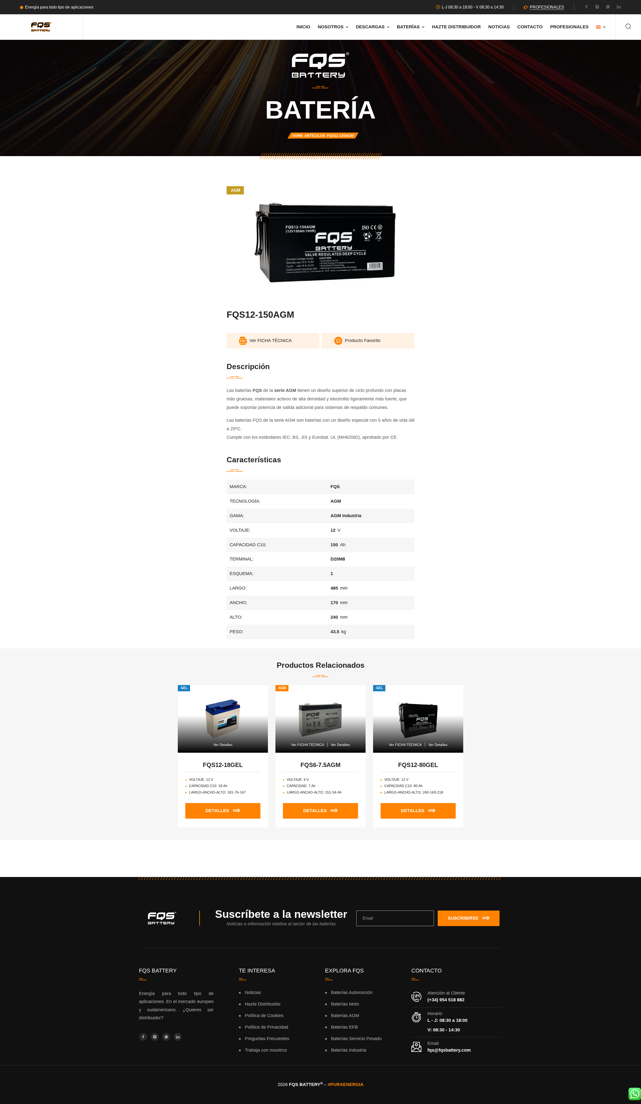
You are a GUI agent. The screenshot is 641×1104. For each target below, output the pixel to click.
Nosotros (331, 26)
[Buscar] (628, 27)
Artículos (314, 136)
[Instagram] (597, 7)
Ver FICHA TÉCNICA (307, 745)
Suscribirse (463, 918)
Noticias (499, 26)
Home (297, 136)
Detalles (232, 808)
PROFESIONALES (547, 7)
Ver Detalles (222, 745)
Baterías (408, 26)
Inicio (303, 26)
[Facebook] (586, 7)
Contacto (530, 26)
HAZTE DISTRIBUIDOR (456, 26)
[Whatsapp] (608, 7)
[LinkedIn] (618, 7)
